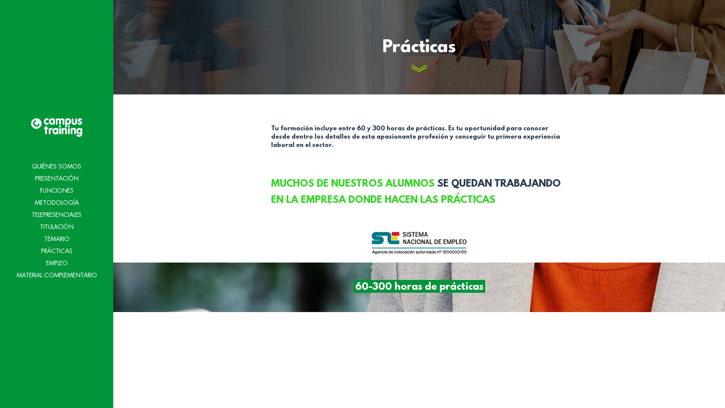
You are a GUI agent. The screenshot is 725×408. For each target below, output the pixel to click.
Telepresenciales (57, 215)
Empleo (57, 263)
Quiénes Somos (56, 167)
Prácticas (56, 251)
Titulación (57, 227)
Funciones (57, 191)
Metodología (57, 203)
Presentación (57, 179)
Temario (56, 239)
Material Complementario (57, 275)
